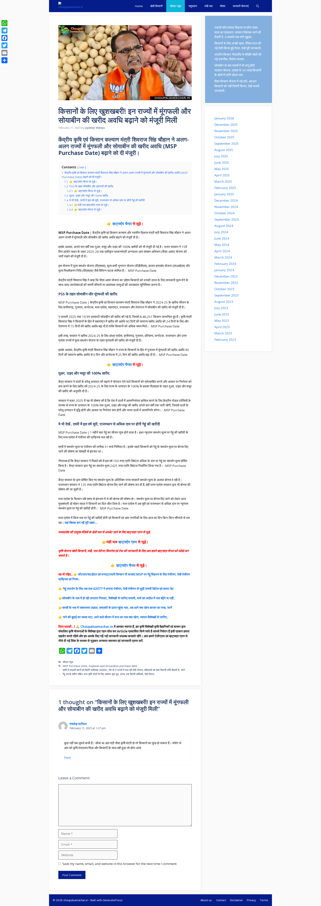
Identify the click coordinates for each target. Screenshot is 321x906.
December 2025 (226, 124)
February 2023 (225, 339)
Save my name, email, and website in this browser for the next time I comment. (119, 864)
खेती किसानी (156, 6)
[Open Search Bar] (257, 6)
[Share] (4, 60)
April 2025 (222, 175)
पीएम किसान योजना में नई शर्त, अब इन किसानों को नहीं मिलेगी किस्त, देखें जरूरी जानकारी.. (236, 86)
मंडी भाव (209, 6)
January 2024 (224, 270)
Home (139, 6)
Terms (264, 900)
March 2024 (223, 257)
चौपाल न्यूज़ (175, 6)
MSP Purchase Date (75, 666)
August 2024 (223, 226)
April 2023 (222, 327)
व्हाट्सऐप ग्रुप (128, 541)
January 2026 (224, 118)
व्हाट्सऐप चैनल (122, 223)
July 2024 (221, 232)
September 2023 (226, 295)
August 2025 (223, 150)
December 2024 (226, 200)
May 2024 (221, 245)
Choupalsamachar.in (96, 626)
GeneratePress (113, 900)
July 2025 (221, 156)
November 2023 (226, 282)
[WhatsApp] (4, 23)
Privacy (251, 900)
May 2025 (221, 169)
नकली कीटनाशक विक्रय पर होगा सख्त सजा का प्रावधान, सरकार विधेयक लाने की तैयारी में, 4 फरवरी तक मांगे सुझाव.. (237, 32)
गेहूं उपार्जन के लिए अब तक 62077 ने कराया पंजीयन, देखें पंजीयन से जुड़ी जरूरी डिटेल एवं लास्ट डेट (118, 588)
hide (81, 167)
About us (206, 900)
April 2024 (222, 251)
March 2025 (223, 181)
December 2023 (226, 276)
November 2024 (226, 207)
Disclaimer (236, 900)
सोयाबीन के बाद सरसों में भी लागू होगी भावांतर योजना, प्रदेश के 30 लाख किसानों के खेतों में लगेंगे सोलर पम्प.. (237, 70)
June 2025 (221, 162)
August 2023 (223, 301)
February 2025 (225, 188)
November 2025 (226, 131)
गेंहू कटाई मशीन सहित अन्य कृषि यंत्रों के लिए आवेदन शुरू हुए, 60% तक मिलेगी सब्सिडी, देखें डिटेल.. (109, 674)
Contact (221, 900)
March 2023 (223, 333)
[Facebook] (4, 38)
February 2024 (225, 264)
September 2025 (226, 143)
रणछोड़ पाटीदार (78, 724)
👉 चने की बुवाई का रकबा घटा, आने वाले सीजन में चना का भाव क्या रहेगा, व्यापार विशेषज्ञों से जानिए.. (113, 617)
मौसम (222, 6)
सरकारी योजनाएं (241, 6)
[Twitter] (4, 45)
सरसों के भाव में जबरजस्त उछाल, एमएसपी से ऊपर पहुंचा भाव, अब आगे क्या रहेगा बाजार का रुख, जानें (117, 607)
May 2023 (221, 320)
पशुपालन (193, 6)
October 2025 (224, 137)
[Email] (4, 53)
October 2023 (224, 289)
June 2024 (221, 238)
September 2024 (226, 219)
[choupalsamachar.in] (70, 6)
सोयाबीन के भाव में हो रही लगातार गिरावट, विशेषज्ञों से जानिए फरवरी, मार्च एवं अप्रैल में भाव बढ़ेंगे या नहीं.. (118, 598)
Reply (67, 757)
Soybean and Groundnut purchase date (113, 666)
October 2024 (224, 213)
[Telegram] (4, 30)
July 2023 (221, 308)
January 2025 (224, 194)
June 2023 (221, 314)
